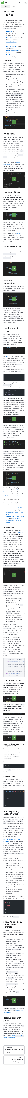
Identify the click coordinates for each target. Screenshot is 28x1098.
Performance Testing (12, 680)
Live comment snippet (11, 500)
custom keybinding (17, 518)
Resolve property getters (12, 1019)
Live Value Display (12, 192)
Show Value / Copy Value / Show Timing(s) (12, 924)
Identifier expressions (9, 281)
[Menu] (26, 2)
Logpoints (8, 356)
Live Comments (20, 233)
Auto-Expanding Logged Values (11, 812)
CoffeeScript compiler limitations (12, 496)
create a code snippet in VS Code (15, 508)
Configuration (9, 776)
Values (6, 331)
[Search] (20, 2)
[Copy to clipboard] (22, 659)
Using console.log (12, 246)
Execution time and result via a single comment (13, 745)
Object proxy (8, 527)
